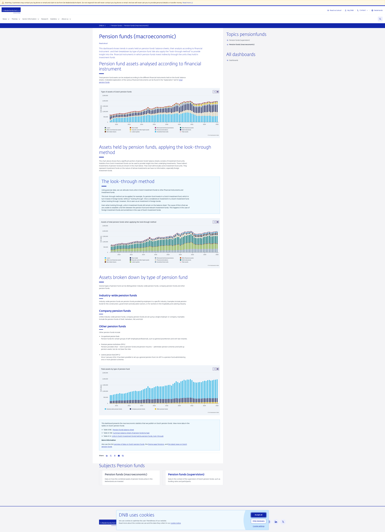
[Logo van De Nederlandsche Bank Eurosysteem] (11, 10)
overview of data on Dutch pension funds (129, 444)
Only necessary (258, 521)
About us (65, 19)
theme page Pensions (156, 444)
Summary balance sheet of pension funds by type (131, 433)
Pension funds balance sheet (123, 430)
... (107, 26)
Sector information (29, 19)
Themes (15, 19)
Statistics (53, 19)
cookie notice (176, 523)
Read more (187, 3)
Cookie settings (258, 526)
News (5, 19)
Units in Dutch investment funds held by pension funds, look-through (138, 436)
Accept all (258, 515)
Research (44, 19)
